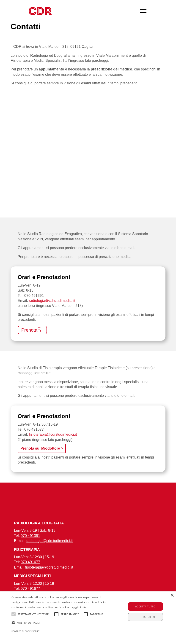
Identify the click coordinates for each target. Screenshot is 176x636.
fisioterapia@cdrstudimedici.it (53, 434)
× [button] (172, 595)
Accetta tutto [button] (145, 606)
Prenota (29, 330)
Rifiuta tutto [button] (145, 617)
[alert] (88, 613)
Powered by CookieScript (25, 631)
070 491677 (34, 429)
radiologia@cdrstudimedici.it (52, 301)
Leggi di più (78, 607)
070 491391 (34, 296)
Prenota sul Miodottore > (41, 448)
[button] (61, 623)
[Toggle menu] (143, 11)
